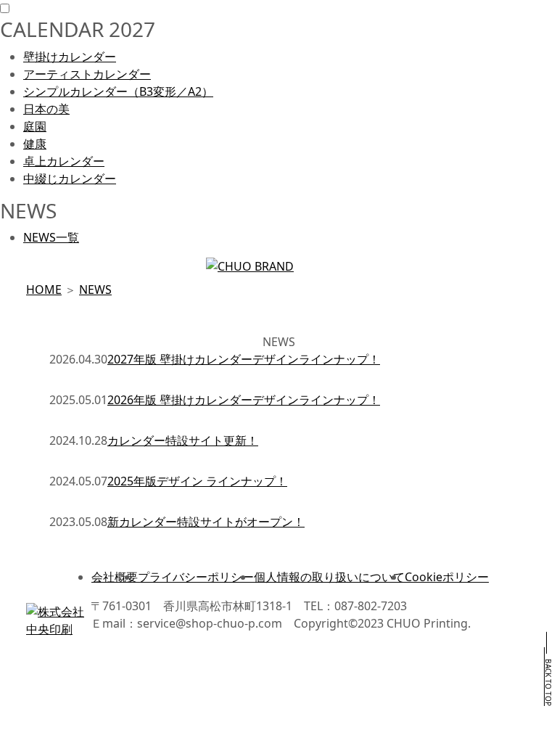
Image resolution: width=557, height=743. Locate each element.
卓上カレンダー (63, 161)
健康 (34, 144)
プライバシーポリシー (196, 577)
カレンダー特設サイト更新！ (182, 440)
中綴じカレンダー (69, 178)
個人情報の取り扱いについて (329, 577)
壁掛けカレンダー (69, 57)
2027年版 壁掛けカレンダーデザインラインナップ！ (243, 359)
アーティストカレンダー (87, 74)
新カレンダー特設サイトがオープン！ (206, 522)
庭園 (34, 126)
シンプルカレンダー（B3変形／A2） (118, 91)
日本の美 (46, 109)
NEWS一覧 (51, 237)
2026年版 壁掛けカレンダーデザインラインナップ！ (243, 400)
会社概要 (114, 577)
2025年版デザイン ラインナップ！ (197, 481)
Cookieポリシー (447, 577)
